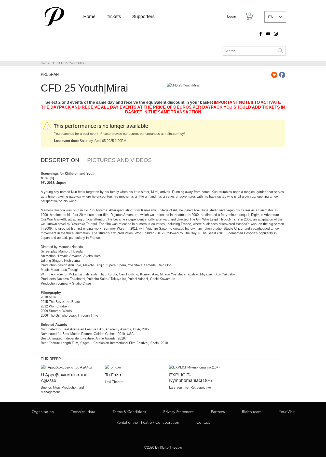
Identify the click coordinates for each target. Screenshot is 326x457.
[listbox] (275, 17)
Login (231, 16)
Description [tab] (60, 160)
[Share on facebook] (282, 75)
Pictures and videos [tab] (119, 160)
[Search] (280, 51)
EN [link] (271, 17)
